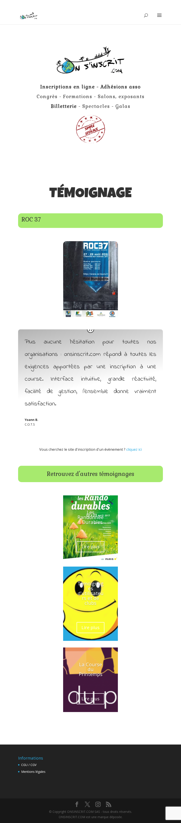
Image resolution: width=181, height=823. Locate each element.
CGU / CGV (28, 765)
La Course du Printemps (90, 669)
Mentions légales (33, 772)
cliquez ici (134, 449)
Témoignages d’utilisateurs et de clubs (90, 593)
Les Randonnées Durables (90, 517)
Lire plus (90, 547)
